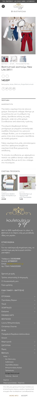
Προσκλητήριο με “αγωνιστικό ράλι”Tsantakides (25, 195)
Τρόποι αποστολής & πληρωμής (14, 277)
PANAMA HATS (7, 315)
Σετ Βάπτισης (10, 359)
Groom (4, 338)
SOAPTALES (6, 308)
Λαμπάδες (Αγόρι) (11, 365)
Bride (3, 330)
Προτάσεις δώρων (9, 300)
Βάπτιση (4, 64)
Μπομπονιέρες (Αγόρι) (13, 367)
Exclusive (5, 311)
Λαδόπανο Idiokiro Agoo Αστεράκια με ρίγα (8, 195)
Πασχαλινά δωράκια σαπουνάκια (15, 334)
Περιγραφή (5, 100)
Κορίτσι (6, 380)
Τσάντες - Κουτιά (11, 376)
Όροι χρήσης (7, 285)
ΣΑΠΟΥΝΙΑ (6, 345)
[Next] (32, 35)
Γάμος (3, 349)
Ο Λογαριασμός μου (10, 281)
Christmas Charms (9, 327)
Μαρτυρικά (6, 342)
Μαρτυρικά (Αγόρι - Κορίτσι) (13, 383)
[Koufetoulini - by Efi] (18, 6)
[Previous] (4, 35)
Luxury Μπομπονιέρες (10, 323)
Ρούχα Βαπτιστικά (22, 64)
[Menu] (3, 6)
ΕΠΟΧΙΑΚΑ (6, 296)
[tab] (18, 100)
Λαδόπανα (9, 362)
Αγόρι (12, 64)
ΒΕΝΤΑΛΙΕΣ (6, 319)
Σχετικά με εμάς (8, 274)
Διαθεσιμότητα (7, 104)
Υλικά (3, 304)
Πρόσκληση (9, 370)
